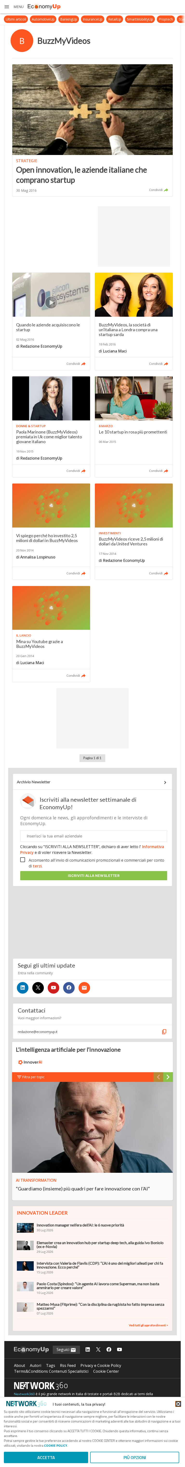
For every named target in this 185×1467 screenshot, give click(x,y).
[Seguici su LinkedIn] (22, 988)
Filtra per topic (33, 1077)
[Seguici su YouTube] (53, 988)
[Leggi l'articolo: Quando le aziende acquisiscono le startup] (51, 321)
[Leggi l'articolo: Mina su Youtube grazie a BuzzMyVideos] (51, 634)
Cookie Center (106, 1371)
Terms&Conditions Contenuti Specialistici (51, 1371)
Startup (173, 19)
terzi (37, 866)
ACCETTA (46, 1457)
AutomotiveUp (32, 19)
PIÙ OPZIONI (135, 1457)
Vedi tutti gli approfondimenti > (148, 1325)
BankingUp (57, 19)
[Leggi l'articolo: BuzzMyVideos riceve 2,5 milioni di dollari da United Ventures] (134, 531)
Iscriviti (94, 875)
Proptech (155, 19)
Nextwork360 (24, 1394)
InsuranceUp (82, 19)
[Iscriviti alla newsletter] (84, 988)
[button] (13, 7)
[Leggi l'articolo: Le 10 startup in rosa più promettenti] (134, 426)
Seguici (63, 1349)
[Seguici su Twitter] (38, 988)
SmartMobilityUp (129, 19)
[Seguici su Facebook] (69, 988)
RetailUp (103, 19)
